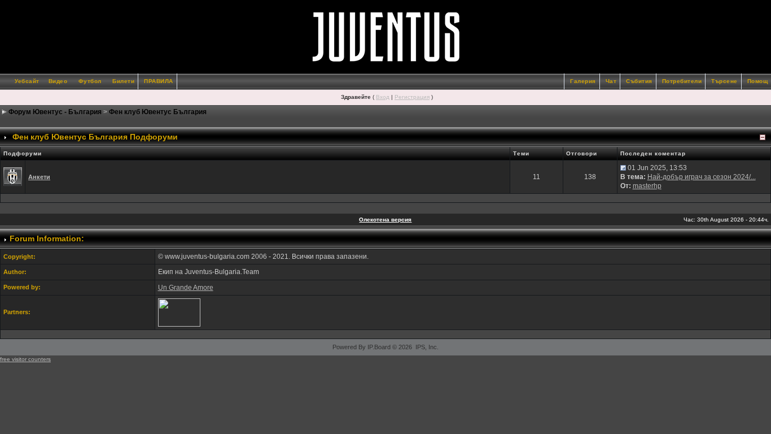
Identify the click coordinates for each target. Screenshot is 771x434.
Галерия (583, 81)
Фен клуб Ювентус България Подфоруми (95, 136)
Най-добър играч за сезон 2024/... (701, 177)
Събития (639, 81)
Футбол (90, 81)
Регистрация (412, 97)
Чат (611, 81)
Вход (382, 97)
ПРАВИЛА (158, 81)
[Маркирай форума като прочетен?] (12, 176)
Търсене (724, 81)
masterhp (647, 186)
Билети (123, 81)
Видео (58, 81)
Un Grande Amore (185, 288)
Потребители (682, 81)
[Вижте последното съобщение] (623, 168)
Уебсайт (27, 81)
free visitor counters (25, 359)
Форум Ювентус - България (55, 112)
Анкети (39, 176)
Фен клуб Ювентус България (158, 112)
